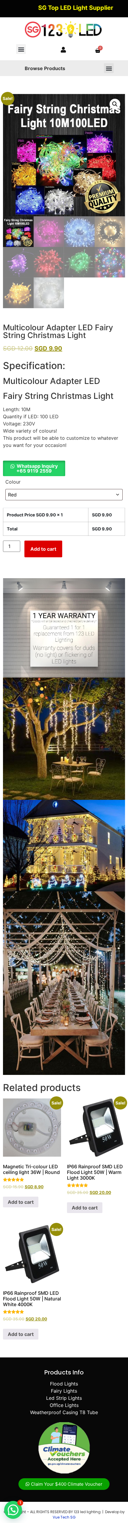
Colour (13, 482)
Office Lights (64, 1405)
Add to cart (43, 549)
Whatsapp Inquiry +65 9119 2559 (37, 468)
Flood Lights (64, 1384)
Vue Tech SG (64, 1517)
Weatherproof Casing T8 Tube (64, 1412)
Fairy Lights (64, 1391)
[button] (21, 49)
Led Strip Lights (64, 1398)
